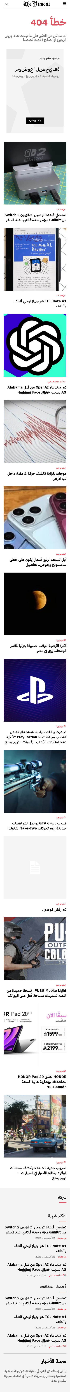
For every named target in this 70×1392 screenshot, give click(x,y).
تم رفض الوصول (54, 909)
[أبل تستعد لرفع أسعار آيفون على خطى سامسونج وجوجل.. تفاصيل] (35, 517)
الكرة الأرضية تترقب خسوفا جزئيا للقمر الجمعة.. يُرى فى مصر (38, 648)
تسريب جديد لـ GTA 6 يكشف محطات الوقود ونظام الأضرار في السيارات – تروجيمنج (38, 1173)
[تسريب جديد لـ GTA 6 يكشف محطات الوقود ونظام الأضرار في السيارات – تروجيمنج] (35, 1126)
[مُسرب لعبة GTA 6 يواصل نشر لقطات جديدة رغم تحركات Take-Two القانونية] (35, 781)
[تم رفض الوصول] (35, 867)
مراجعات (61, 209)
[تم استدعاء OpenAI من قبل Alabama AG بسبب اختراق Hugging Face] (35, 345)
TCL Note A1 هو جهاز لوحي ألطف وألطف (40, 303)
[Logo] (36, 4)
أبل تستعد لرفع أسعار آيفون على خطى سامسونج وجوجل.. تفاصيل (38, 562)
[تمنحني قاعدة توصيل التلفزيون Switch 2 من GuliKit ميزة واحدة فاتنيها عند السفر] (35, 173)
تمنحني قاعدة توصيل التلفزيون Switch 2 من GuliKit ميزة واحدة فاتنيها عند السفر (35, 217)
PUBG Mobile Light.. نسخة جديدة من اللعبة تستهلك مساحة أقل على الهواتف (36, 993)
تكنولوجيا (61, 468)
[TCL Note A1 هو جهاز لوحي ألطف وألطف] (35, 259)
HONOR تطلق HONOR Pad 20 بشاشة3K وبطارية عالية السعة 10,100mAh (42, 1081)
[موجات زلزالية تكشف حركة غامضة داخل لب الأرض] (35, 431)
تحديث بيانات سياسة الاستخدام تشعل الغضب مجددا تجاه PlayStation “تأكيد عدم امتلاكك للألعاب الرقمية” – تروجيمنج (35, 737)
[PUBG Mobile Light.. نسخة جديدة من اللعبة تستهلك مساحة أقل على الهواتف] (35, 948)
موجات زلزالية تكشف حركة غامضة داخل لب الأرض (36, 476)
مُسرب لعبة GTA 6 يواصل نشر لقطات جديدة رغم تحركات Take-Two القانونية (37, 826)
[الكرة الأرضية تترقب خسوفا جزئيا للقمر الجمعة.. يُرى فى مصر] (35, 604)
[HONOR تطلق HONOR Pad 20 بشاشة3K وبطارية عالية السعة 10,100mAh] (35, 1034)
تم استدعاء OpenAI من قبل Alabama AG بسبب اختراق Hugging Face (36, 390)
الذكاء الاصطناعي (57, 381)
